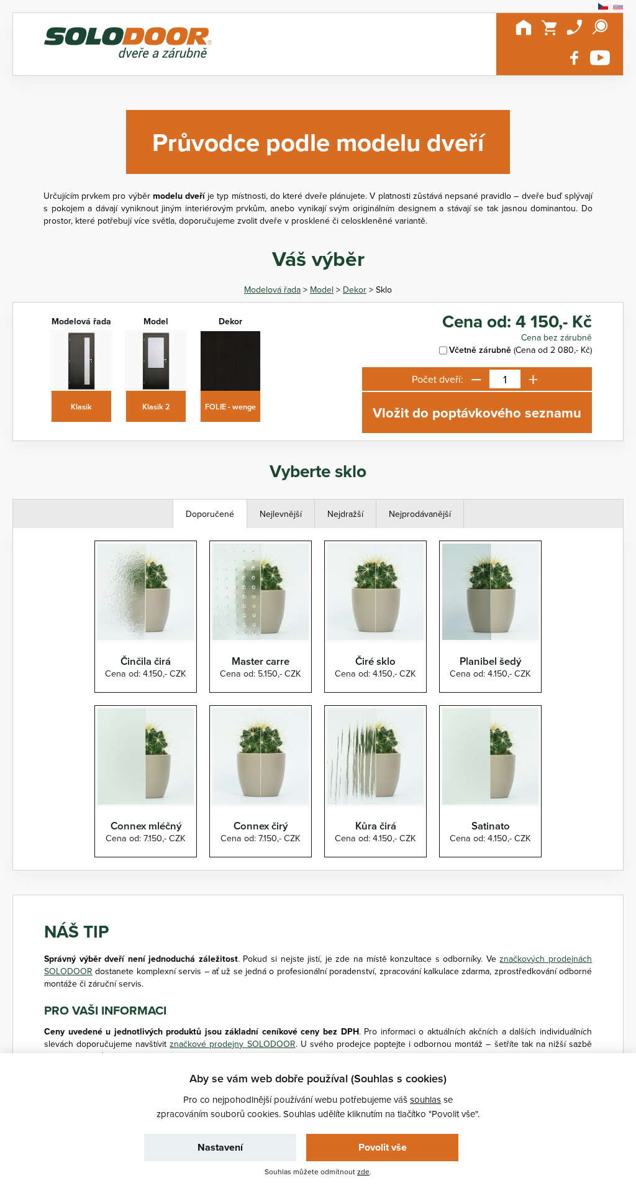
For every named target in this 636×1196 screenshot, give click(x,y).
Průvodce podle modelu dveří (318, 142)
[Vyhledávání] (600, 27)
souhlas (425, 1099)
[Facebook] (574, 57)
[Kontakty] (574, 27)
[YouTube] (600, 57)
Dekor (354, 289)
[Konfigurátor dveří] (128, 44)
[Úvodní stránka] (523, 27)
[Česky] (603, 6)
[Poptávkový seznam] (549, 27)
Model (322, 289)
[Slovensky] (618, 6)
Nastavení (220, 1147)
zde (363, 1171)
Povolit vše (382, 1147)
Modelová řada (272, 289)
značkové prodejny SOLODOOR (232, 1044)
